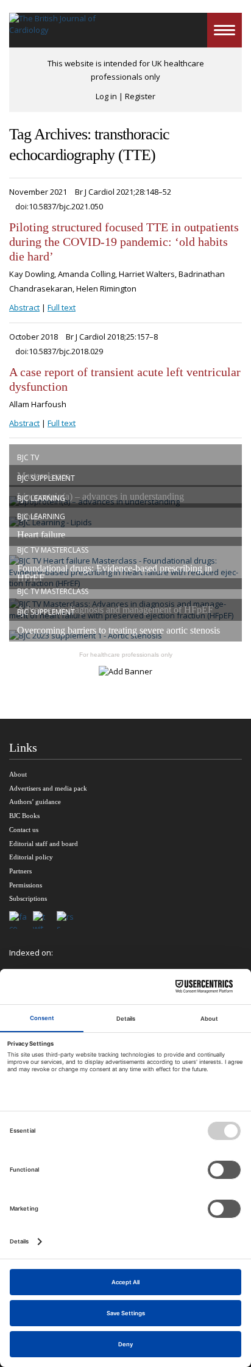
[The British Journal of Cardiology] (53, 30)
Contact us (23, 829)
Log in (106, 96)
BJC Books (24, 815)
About (18, 774)
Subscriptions (28, 898)
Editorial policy (31, 857)
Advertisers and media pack (48, 788)
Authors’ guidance (35, 801)
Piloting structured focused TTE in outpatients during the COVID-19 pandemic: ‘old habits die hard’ (124, 241)
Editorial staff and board (43, 843)
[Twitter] (45, 921)
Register (140, 96)
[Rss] (68, 921)
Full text (62, 307)
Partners (20, 871)
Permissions (25, 885)
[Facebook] (21, 921)
